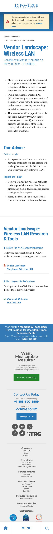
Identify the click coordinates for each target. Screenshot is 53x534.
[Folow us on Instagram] (15, 433)
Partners (26, 474)
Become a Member (25, 377)
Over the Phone (26, 486)
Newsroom (26, 455)
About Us (26, 451)
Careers (26, 453)
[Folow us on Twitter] (29, 427)
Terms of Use (27, 462)
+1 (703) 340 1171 (28, 339)
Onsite (26, 489)
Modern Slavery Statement (26, 467)
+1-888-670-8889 (26, 401)
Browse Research (26, 499)
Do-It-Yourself (27, 484)
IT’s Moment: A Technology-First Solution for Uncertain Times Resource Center (27, 330)
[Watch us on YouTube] (22, 427)
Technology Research (12, 36)
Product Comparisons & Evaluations (20, 40)
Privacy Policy (26, 465)
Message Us (25, 416)
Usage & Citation (27, 460)
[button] (26, 528)
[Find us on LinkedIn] (15, 427)
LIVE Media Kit (26, 477)
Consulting (26, 491)
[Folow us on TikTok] (22, 433)
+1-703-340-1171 (26, 409)
